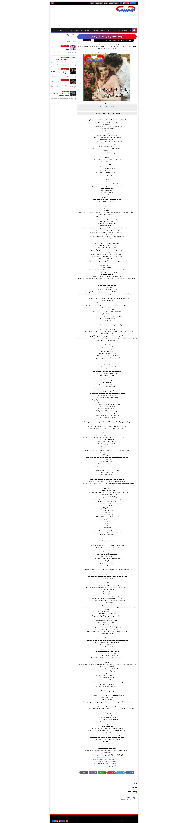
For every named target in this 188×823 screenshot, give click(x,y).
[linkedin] (135, 3)
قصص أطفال (89, 30)
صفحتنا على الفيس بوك (110, 761)
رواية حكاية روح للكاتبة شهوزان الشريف (101, 759)
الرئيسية (116, 3)
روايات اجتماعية (99, 30)
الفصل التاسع (113, 53)
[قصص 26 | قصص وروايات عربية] (126, 9)
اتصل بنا (105, 3)
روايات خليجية (80, 30)
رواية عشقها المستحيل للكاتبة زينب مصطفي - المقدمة (60, 72)
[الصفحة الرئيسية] (134, 30)
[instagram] (131, 3)
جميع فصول (104, 757)
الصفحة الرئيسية (116, 40)
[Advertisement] (78, 16)
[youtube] (128, 3)
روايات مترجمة (117, 30)
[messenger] (133, 3)
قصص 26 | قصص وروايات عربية (119, 821)
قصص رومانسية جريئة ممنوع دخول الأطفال (60, 48)
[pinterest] (126, 3)
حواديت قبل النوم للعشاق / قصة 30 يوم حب (60, 82)
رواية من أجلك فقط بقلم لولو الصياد (105, 766)
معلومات (72, 30)
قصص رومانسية (108, 40)
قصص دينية (64, 30)
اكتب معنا (111, 3)
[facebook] (121, 3)
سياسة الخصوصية (99, 3)
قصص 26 (110, 44)
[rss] (67, 821)
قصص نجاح (108, 30)
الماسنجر (106, 764)
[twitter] (124, 3)
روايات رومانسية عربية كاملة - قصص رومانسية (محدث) (61, 60)
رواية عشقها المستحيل (105, 106)
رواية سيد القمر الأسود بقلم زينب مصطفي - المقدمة (61, 94)
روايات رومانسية (127, 30)
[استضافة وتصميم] (69, 821)
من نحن (92, 3)
